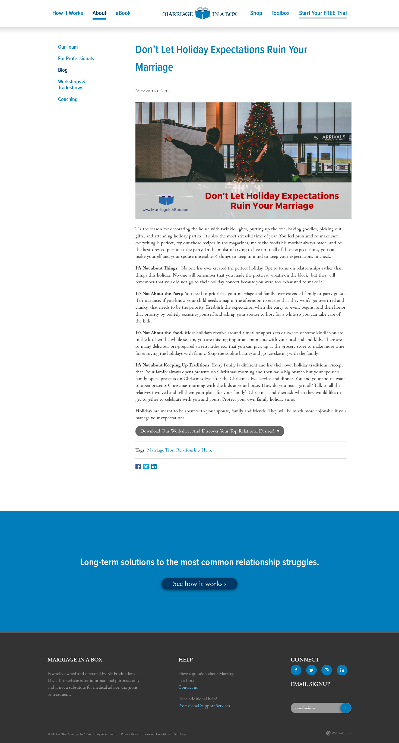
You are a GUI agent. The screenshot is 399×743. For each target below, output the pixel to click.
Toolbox (280, 13)
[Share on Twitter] (146, 466)
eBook (123, 13)
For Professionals (76, 58)
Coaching (68, 99)
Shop (256, 13)
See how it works (198, 584)
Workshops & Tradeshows (71, 85)
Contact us (188, 687)
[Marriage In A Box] (199, 11)
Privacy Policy (129, 734)
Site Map (180, 734)
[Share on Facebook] (138, 466)
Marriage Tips (160, 450)
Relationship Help (193, 450)
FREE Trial (323, 13)
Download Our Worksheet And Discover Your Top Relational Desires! (207, 431)
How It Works (67, 13)
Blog (63, 70)
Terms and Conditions (156, 734)
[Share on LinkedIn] (154, 466)
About (99, 13)
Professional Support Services (204, 706)
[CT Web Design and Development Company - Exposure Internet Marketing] (338, 735)
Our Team (68, 47)
